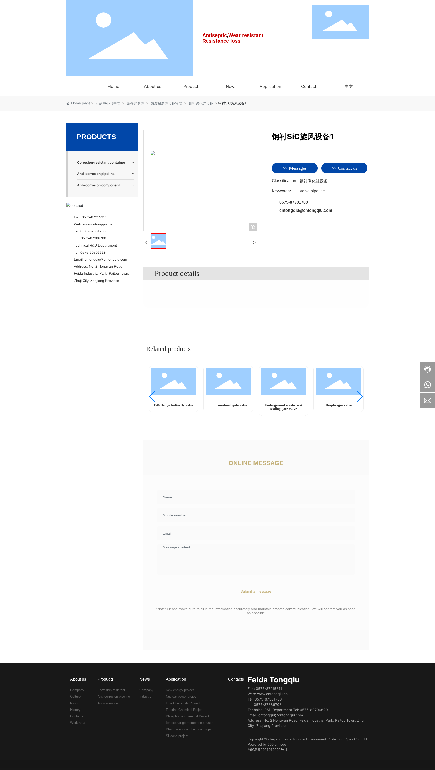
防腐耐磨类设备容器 (166, 103)
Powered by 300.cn (263, 744)
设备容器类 (135, 103)
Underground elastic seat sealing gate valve (283, 407)
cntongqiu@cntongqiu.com (106, 259)
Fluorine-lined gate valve (228, 405)
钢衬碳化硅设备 (201, 103)
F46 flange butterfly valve (173, 405)
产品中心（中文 (108, 103)
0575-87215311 (94, 217)
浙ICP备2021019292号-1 (267, 750)
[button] (152, 396)
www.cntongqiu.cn (97, 224)
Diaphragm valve (338, 405)
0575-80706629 (93, 252)
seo (283, 744)
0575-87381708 (93, 231)
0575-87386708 (93, 238)
